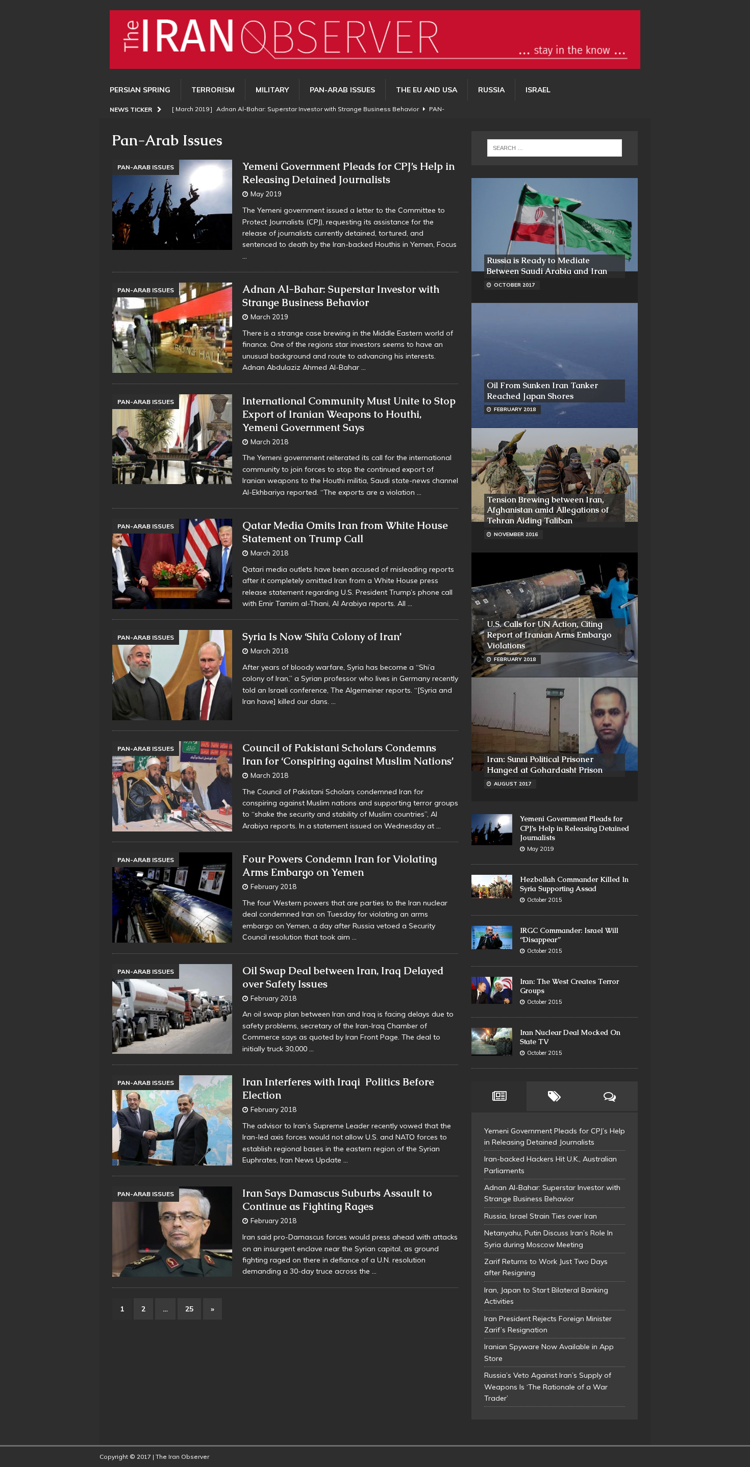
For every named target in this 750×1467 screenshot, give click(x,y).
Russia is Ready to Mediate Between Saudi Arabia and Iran (547, 265)
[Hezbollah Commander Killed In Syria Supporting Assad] (491, 886)
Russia (491, 89)
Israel (538, 89)
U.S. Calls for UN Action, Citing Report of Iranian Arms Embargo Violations (549, 635)
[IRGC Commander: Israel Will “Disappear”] (491, 938)
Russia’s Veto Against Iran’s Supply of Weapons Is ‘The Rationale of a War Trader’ (547, 1387)
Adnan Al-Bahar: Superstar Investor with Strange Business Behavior (340, 296)
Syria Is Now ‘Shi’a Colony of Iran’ (322, 636)
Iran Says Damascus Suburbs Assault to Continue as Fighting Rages (337, 1199)
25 (189, 1308)
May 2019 (266, 194)
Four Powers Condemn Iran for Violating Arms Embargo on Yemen (339, 865)
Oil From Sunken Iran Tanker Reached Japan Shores (542, 390)
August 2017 (512, 783)
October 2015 (544, 899)
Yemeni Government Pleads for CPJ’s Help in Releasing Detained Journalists (348, 173)
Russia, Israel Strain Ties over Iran (540, 1216)
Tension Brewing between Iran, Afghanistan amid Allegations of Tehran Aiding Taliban (548, 510)
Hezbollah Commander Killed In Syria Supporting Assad (574, 884)
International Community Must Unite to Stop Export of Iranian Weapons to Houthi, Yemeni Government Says (349, 414)
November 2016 (516, 534)
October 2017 (514, 285)
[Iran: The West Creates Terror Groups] (491, 990)
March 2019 (269, 317)
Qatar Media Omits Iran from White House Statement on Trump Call (345, 532)
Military (272, 89)
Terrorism (213, 89)
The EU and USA (426, 89)
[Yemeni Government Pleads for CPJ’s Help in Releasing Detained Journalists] (491, 829)
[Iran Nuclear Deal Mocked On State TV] (491, 1042)
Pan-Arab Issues (342, 89)
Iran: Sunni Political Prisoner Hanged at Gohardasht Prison (545, 764)
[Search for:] (555, 148)
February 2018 (273, 886)
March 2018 (269, 442)
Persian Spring (140, 89)
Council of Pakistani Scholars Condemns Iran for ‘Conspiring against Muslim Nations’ (348, 754)
